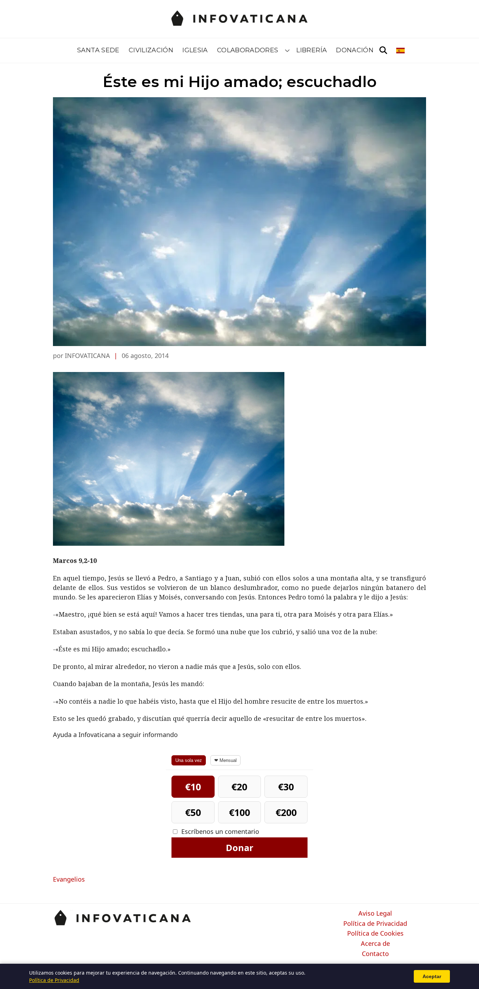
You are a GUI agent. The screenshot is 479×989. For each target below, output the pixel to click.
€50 (193, 812)
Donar (239, 848)
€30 (286, 786)
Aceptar (432, 976)
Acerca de (375, 943)
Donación (354, 50)
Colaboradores (247, 50)
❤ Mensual (225, 760)
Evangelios (69, 879)
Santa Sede (98, 50)
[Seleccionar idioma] (401, 50)
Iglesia (195, 50)
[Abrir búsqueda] (383, 50)
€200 (286, 812)
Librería (311, 50)
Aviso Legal (375, 913)
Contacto (375, 953)
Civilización (151, 50)
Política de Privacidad (375, 923)
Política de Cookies (375, 933)
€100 (239, 812)
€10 (193, 786)
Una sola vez (188, 760)
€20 (239, 786)
